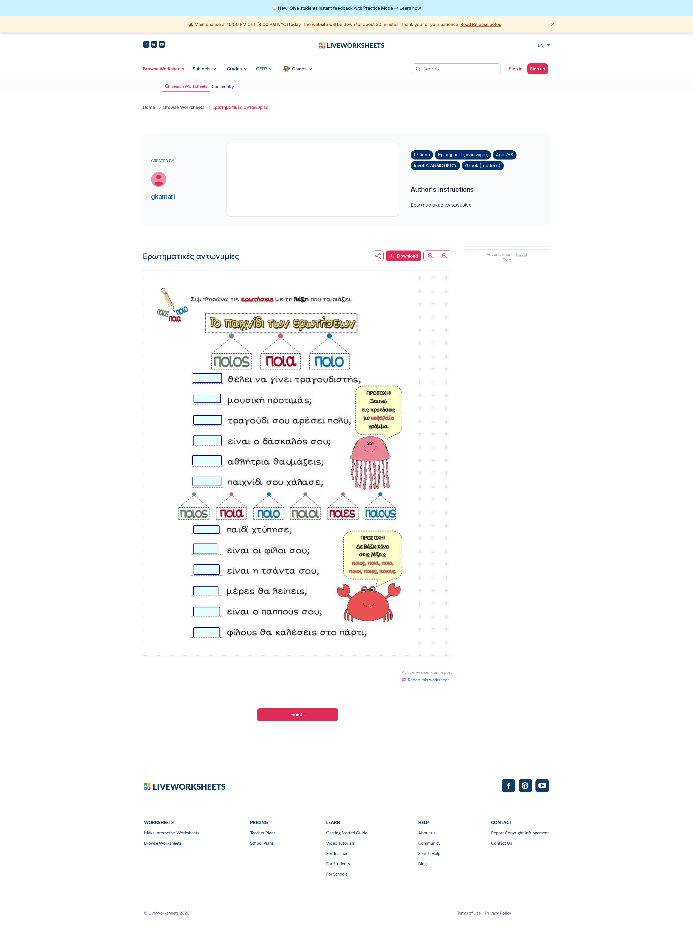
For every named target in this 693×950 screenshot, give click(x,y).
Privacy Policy (498, 912)
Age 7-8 (504, 155)
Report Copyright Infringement (520, 832)
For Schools (337, 873)
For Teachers (337, 853)
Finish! (297, 714)
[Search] (418, 68)
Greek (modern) (483, 165)
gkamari (163, 196)
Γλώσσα (422, 155)
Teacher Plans (263, 832)
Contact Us (501, 842)
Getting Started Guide (346, 832)
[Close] (552, 24)
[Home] (351, 45)
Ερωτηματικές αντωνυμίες (463, 155)
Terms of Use (469, 912)
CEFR (261, 68)
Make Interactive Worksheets (171, 832)
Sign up (537, 68)
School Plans (262, 842)
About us (426, 832)
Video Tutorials (340, 842)
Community (429, 842)
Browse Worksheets (163, 68)
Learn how (410, 8)
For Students (338, 863)
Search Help (429, 853)
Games (299, 68)
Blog (422, 863)
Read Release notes (480, 24)
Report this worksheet (428, 680)
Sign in (515, 68)
